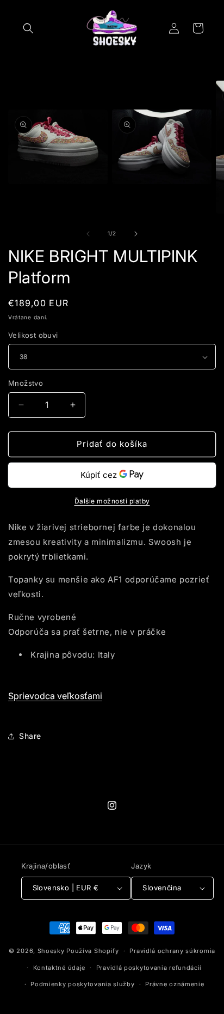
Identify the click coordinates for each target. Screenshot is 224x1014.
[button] (28, 28)
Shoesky (51, 951)
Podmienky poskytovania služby (82, 984)
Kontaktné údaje (59, 968)
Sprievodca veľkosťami (55, 695)
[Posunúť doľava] (88, 234)
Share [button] (30, 735)
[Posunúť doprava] (136, 234)
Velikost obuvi (33, 335)
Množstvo (25, 383)
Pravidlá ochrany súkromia (172, 951)
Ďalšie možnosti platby (112, 501)
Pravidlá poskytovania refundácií (149, 968)
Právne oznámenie (174, 984)
